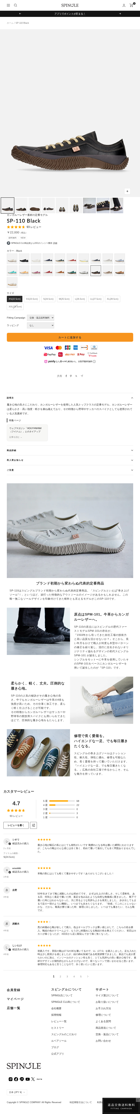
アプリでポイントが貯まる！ (70, 13)
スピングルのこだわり (64, 1034)
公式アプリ (57, 1053)
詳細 (55, 243)
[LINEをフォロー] (22, 1078)
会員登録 (13, 990)
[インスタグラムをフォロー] (10, 1078)
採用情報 (56, 1014)
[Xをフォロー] (33, 1078)
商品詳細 (11, 450)
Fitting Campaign (16, 317)
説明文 (10, 397)
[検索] (15, 5)
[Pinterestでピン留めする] (71, 376)
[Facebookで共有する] (66, 376)
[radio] (12, 259)
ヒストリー (57, 1027)
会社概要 (56, 1008)
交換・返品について (107, 1034)
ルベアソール (59, 1040)
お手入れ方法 (103, 1008)
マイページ (15, 999)
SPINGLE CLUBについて (65, 1001)
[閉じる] (138, 1100)
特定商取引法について (81, 1102)
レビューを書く (16, 825)
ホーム (10, 23)
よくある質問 (103, 1021)
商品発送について (106, 1027)
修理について (103, 1014)
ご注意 (10, 470)
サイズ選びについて (107, 995)
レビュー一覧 (59, 1021)
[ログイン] (123, 5)
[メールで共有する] (82, 376)
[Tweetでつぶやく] (76, 376)
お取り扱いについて (107, 1001)
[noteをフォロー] (39, 1078)
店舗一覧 (13, 1008)
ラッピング (13, 325)
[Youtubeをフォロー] (28, 1078)
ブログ (55, 1047)
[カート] (131, 5)
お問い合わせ (103, 1040)
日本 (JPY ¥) (15, 1092)
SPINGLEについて (62, 995)
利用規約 (101, 1102)
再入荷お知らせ (15, 460)
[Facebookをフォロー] (16, 1078)
